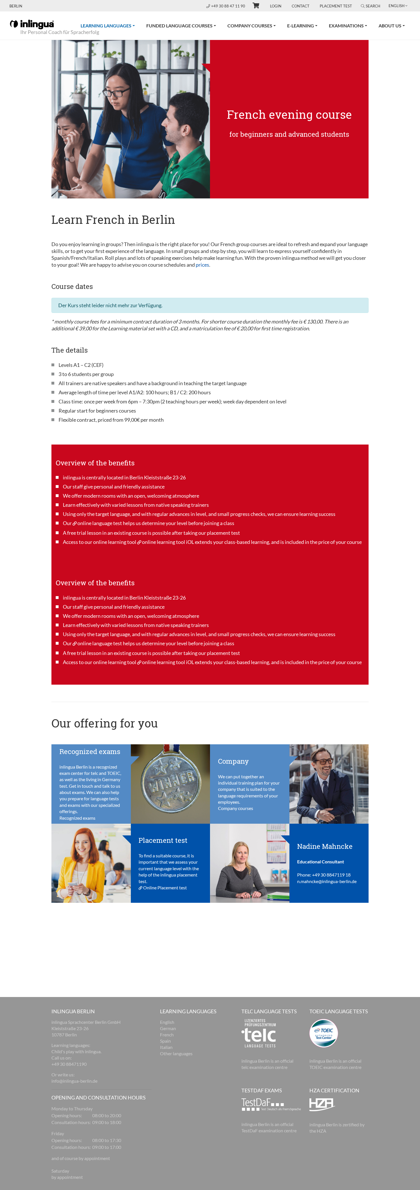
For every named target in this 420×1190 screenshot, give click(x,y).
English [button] (397, 5)
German (168, 1028)
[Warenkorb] (253, 6)
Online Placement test (165, 887)
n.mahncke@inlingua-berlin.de (327, 881)
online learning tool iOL (168, 542)
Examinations (346, 25)
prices (202, 265)
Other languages (176, 1053)
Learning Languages (111, 25)
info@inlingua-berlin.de (74, 1081)
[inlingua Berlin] (32, 24)
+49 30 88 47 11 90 (228, 6)
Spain (165, 1041)
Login (275, 6)
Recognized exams (77, 818)
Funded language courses (179, 25)
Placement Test (336, 6)
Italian (166, 1047)
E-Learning (300, 25)
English (167, 1022)
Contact (300, 6)
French (167, 1034)
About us (390, 25)
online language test (99, 523)
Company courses (249, 25)
